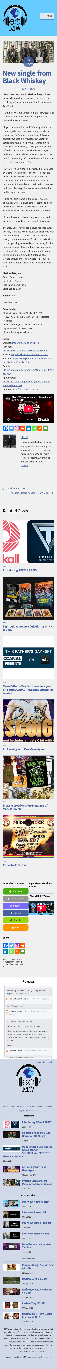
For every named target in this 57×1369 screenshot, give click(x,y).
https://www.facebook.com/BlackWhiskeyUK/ (26, 350)
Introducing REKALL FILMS (20, 570)
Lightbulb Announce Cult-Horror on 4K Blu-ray (36, 1134)
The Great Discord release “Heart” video (30, 493)
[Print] (39, 428)
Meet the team (17, 1107)
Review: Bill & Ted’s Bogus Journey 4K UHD (37, 1315)
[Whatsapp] (34, 428)
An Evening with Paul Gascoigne (23, 749)
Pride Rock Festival (15, 865)
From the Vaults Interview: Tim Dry (36, 1246)
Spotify (17, 920)
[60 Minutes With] (15, 30)
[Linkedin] (28, 428)
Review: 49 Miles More (34, 1278)
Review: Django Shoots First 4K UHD (38, 1267)
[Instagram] (17, 428)
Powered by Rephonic (44, 1062)
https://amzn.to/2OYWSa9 (25, 389)
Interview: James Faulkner (36, 1222)
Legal (21, 1110)
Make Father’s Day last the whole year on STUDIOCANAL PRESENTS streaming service (28, 690)
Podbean (17, 891)
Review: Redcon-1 (16, 488)
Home (5, 1107)
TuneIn (17, 913)
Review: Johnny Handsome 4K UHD (37, 1291)
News (32, 89)
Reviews (48, 1107)
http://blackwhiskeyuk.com (26, 343)
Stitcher (17, 905)
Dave (24, 89)
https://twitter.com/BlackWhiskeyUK (29, 354)
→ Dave (24, 465)
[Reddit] (22, 428)
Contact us (31, 1110)
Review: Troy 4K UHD (34, 1303)
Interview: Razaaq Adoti (35, 1212)
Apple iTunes (17, 898)
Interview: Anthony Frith (35, 1201)
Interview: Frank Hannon (35, 1233)
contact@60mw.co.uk (43, 1357)
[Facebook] (5, 428)
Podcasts (31, 1107)
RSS (17, 927)
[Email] (45, 428)
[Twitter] (11, 428)
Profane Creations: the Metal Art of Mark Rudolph (37, 1182)
